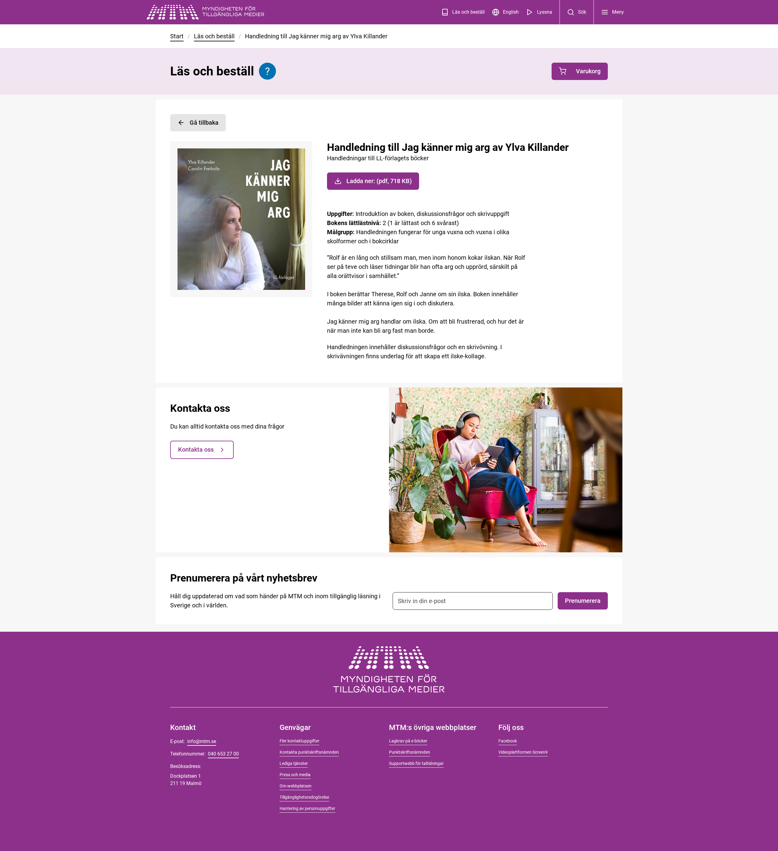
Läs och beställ (468, 12)
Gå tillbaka (204, 122)
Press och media (295, 774)
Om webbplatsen (296, 785)
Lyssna (544, 12)
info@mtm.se (201, 741)
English (511, 12)
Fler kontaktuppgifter (299, 740)
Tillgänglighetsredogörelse (304, 797)
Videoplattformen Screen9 (523, 752)
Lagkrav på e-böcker (408, 740)
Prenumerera (583, 600)
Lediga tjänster (294, 763)
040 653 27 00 (223, 754)
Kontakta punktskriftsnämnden (309, 752)
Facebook (507, 740)
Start (177, 36)
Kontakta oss (196, 449)
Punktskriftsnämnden (409, 752)
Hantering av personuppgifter (307, 808)
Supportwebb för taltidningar (416, 763)
